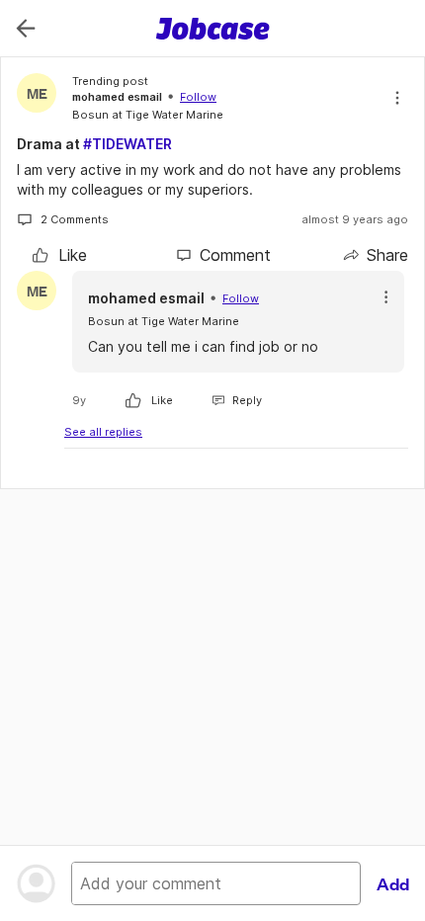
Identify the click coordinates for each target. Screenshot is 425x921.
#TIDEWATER (127, 143)
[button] (386, 297)
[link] (60, 255)
